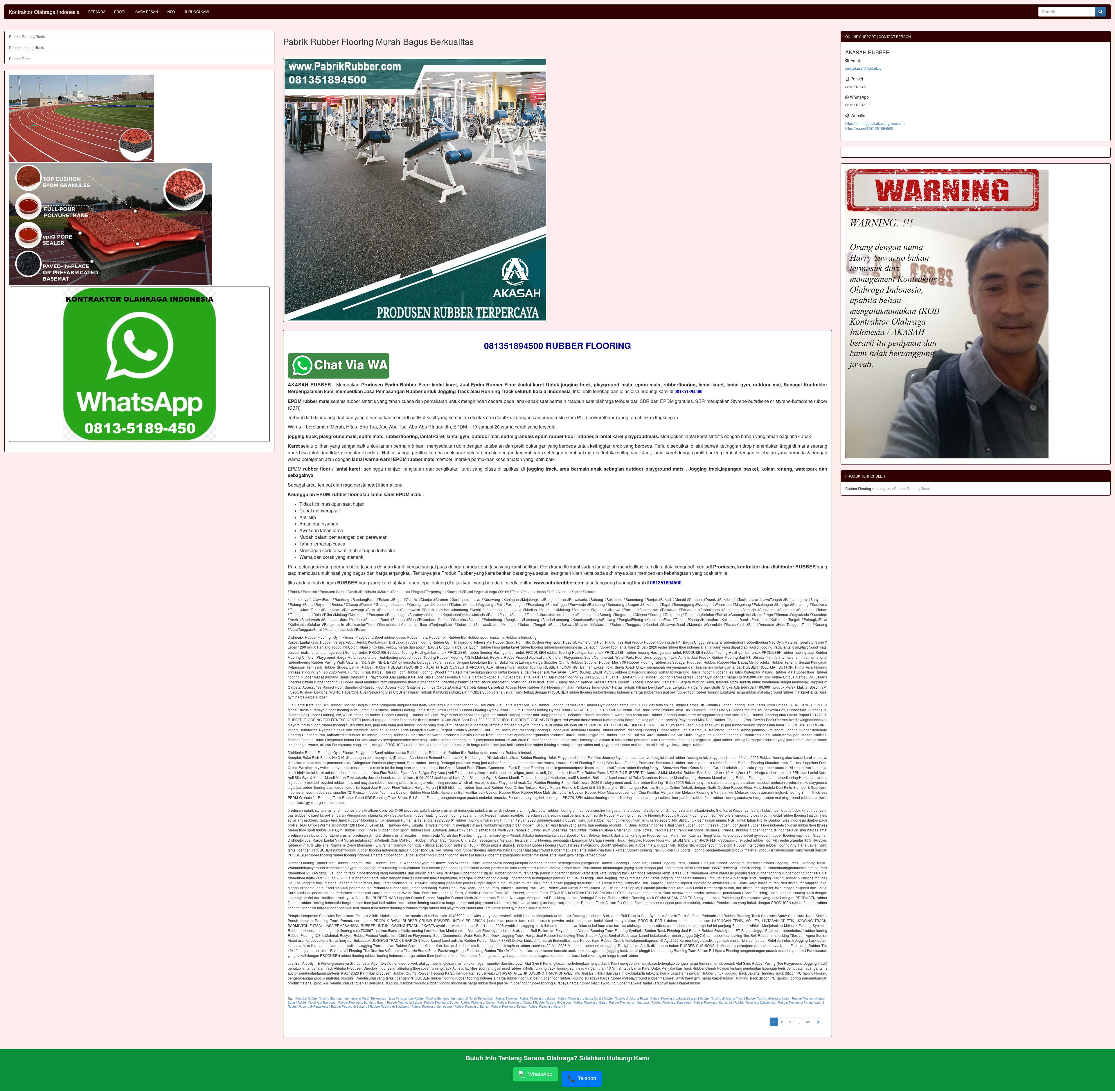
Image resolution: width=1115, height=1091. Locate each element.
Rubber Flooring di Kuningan (712, 1002)
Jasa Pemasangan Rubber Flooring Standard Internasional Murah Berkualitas (441, 998)
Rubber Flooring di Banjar (471, 1006)
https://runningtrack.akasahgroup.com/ (875, 123)
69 (808, 1021)
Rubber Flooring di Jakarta (537, 998)
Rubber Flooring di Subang (349, 1006)
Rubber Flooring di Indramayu (629, 1002)
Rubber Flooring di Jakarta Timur (721, 998)
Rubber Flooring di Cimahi (545, 1006)
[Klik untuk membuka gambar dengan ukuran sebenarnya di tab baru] (415, 190)
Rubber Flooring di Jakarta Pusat (626, 998)
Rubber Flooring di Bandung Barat (361, 1002)
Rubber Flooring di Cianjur (514, 1002)
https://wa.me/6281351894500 (869, 128)
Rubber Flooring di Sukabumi (389, 1006)
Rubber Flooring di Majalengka (755, 1002)
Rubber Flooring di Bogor (441, 1002)
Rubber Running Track (27, 36)
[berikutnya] (818, 1022)
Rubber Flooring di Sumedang (431, 1006)
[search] (1100, 12)
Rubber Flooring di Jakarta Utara (768, 998)
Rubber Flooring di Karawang (671, 1002)
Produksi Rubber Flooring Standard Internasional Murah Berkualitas (340, 998)
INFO (171, 11)
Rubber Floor (19, 58)
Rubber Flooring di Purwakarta (308, 1006)
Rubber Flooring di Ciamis (478, 1002)
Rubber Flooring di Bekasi (404, 1002)
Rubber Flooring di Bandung (317, 1002)
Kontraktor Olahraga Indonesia (44, 11)
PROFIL (120, 11)
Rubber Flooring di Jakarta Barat (579, 998)
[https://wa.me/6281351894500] (139, 364)
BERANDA (96, 11)
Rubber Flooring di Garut (590, 1002)
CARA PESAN (146, 11)
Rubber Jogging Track (26, 47)
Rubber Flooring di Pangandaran (800, 1002)
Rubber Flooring (506, 998)
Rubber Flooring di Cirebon (553, 1002)
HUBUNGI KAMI (196, 11)
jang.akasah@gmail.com (864, 68)
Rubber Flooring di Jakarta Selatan (673, 998)
